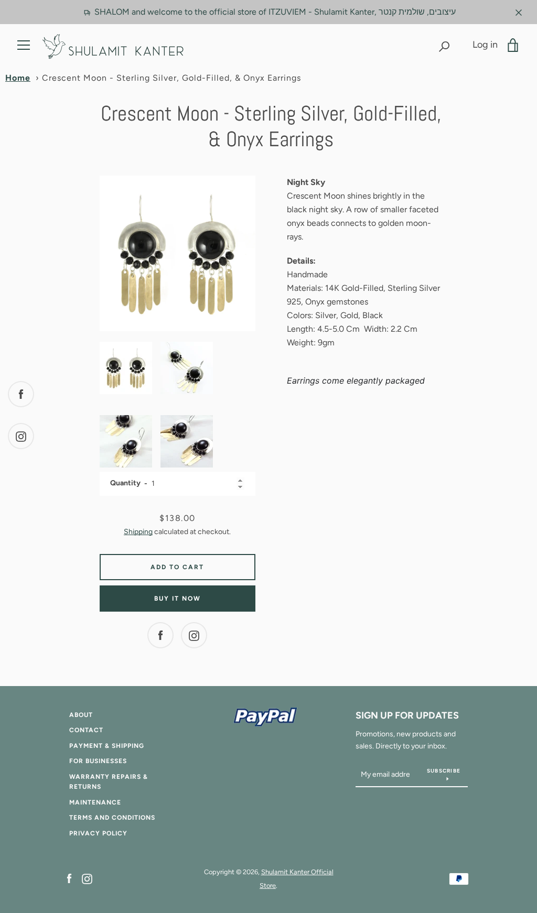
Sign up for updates (407, 715)
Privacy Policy (98, 833)
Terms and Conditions (112, 817)
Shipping (138, 531)
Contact (86, 730)
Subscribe (443, 770)
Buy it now (177, 598)
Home (17, 78)
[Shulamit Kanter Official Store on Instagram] (87, 878)
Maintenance (95, 802)
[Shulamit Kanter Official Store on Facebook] (69, 878)
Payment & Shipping (106, 745)
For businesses (98, 761)
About (81, 715)
